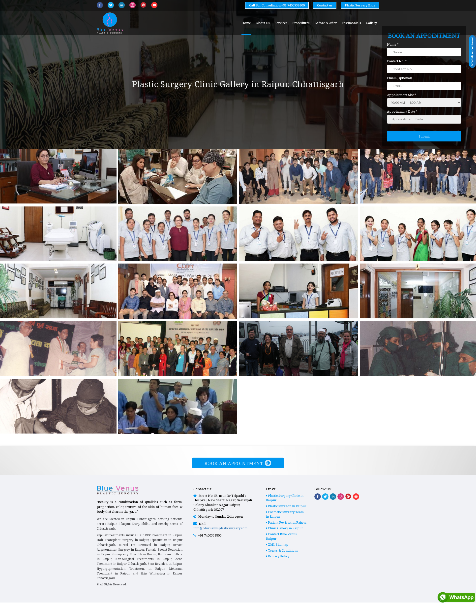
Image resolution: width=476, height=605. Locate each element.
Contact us (324, 5)
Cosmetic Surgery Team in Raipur (285, 514)
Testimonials (351, 23)
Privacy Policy (278, 556)
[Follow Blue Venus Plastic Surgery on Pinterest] (143, 5)
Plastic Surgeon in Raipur (286, 506)
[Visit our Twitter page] (325, 496)
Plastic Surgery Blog (360, 5)
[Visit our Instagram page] (340, 496)
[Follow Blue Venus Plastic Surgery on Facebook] (100, 5)
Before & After (326, 23)
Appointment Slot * (401, 95)
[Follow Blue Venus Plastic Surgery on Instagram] (132, 5)
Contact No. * (397, 61)
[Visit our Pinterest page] (348, 496)
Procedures (301, 23)
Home (246, 23)
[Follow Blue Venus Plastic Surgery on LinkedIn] (122, 5)
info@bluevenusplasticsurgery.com (220, 528)
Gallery (371, 23)
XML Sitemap (277, 544)
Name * (393, 44)
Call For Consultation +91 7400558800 (277, 5)
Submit (424, 136)
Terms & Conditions (282, 550)
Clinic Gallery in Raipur (285, 528)
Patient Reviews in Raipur (287, 522)
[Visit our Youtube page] (356, 496)
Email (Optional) (399, 78)
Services (281, 23)
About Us (263, 23)
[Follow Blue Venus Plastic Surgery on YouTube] (154, 5)
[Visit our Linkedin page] (333, 496)
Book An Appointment (235, 463)
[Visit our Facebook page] (317, 496)
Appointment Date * (402, 111)
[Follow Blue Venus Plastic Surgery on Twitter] (111, 5)
